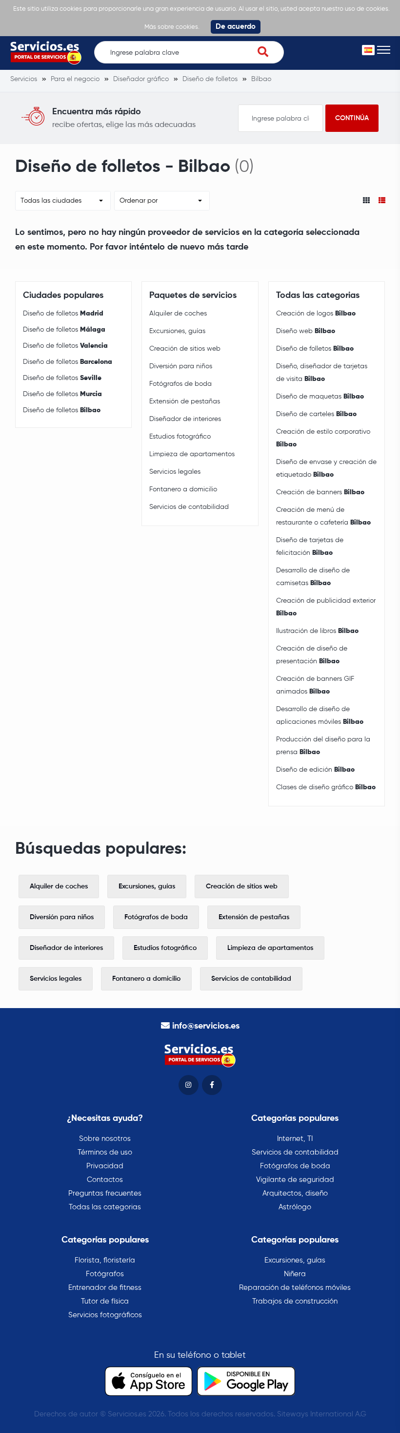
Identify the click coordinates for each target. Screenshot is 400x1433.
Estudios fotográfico (180, 436)
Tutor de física (105, 1301)
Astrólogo (295, 1207)
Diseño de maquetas (320, 396)
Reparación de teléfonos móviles (295, 1287)
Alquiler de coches (178, 313)
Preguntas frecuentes (104, 1193)
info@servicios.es (206, 1026)
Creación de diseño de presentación (311, 655)
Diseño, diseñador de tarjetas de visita (321, 372)
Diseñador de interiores (185, 419)
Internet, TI (295, 1138)
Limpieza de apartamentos (192, 454)
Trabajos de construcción (295, 1301)
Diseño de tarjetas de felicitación (309, 546)
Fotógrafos (105, 1274)
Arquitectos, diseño (295, 1193)
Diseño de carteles (316, 414)
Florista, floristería (105, 1260)
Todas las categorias (105, 1207)
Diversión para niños (180, 366)
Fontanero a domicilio (183, 489)
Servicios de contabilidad (189, 507)
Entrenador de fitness (104, 1287)
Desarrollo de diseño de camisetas (313, 577)
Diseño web (305, 331)
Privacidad (104, 1166)
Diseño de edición (315, 769)
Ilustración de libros (317, 631)
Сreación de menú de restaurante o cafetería (323, 516)
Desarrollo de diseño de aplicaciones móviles (319, 715)
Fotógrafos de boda (180, 383)
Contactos (105, 1179)
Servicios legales (174, 471)
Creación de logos (316, 313)
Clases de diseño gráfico (326, 787)
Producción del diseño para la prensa (323, 746)
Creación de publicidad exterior (326, 607)
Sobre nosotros (105, 1138)
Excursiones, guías (177, 331)
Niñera (295, 1274)
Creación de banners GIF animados (315, 685)
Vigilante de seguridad (295, 1179)
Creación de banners (320, 492)
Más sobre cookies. (172, 27)
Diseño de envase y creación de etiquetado (326, 468)
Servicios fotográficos (105, 1315)
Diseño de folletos (63, 313)
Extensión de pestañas (184, 401)
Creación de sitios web (184, 348)
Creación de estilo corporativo (323, 438)
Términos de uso (105, 1152)
